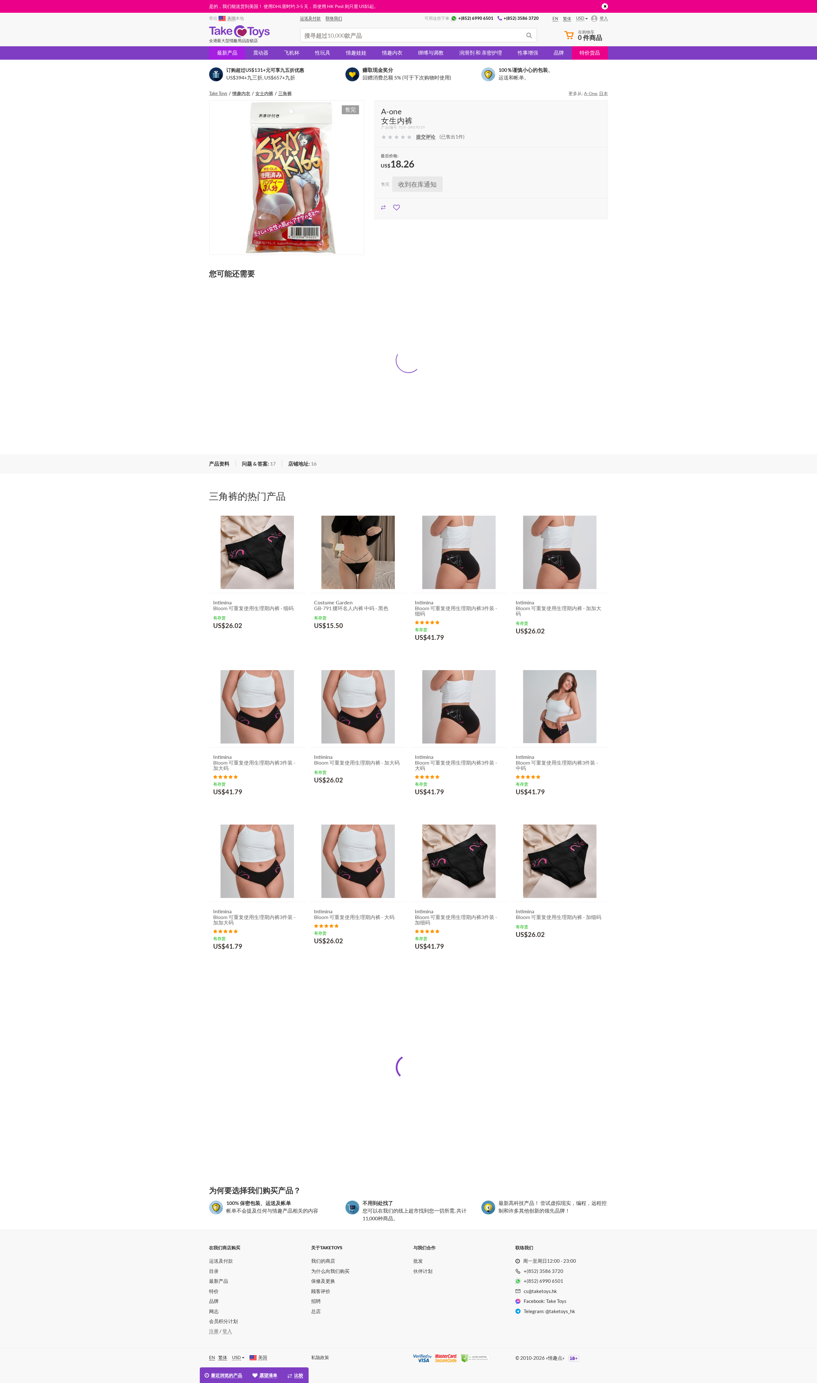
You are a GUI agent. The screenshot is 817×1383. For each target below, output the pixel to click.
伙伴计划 (422, 1271)
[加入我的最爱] (396, 207)
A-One (590, 93)
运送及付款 (221, 1261)
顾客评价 (320, 1291)
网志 (214, 1311)
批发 (418, 1261)
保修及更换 (323, 1281)
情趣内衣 (392, 52)
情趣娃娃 (356, 52)
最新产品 (227, 52)
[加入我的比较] (383, 207)
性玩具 (322, 52)
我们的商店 (323, 1261)
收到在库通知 (417, 184)
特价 (214, 1291)
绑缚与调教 (431, 52)
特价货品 (590, 52)
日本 (603, 93)
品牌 (559, 52)
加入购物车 (231, 641)
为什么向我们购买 (330, 1271)
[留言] (427, 621)
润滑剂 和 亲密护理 (480, 52)
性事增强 (528, 52)
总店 (316, 1311)
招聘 (316, 1301)
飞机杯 (291, 52)
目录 (214, 1271)
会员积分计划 (223, 1321)
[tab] (219, 464)
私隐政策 (320, 1357)
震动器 (260, 52)
